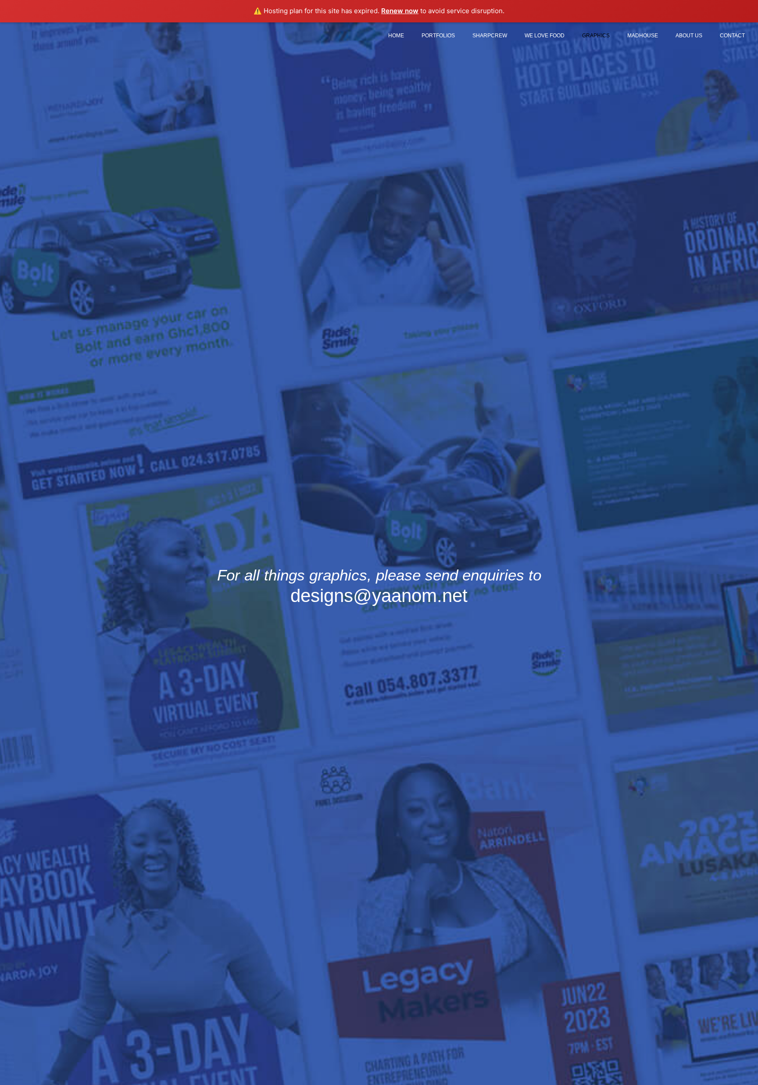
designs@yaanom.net (379, 595)
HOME (396, 35)
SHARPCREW (489, 35)
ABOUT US (689, 35)
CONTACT (732, 35)
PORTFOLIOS (438, 35)
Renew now (399, 11)
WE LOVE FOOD (545, 35)
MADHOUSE (642, 35)
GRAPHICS (596, 35)
